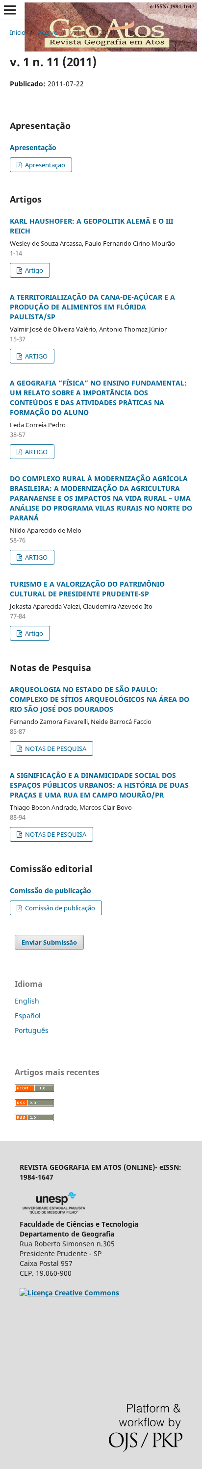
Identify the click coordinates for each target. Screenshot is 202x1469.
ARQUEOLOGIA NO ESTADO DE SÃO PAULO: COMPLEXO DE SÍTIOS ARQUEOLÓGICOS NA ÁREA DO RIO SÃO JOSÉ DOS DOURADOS (99, 699)
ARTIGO (36, 356)
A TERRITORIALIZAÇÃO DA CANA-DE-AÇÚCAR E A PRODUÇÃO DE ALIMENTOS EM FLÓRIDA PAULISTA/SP (92, 306)
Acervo (48, 32)
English (27, 1000)
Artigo (33, 270)
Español (28, 1015)
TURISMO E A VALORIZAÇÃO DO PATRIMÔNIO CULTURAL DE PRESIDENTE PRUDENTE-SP (87, 588)
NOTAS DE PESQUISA (55, 748)
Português (32, 1030)
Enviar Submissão (49, 942)
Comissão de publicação (50, 890)
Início (17, 32)
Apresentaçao (44, 164)
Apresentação (33, 147)
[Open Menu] (10, 10)
